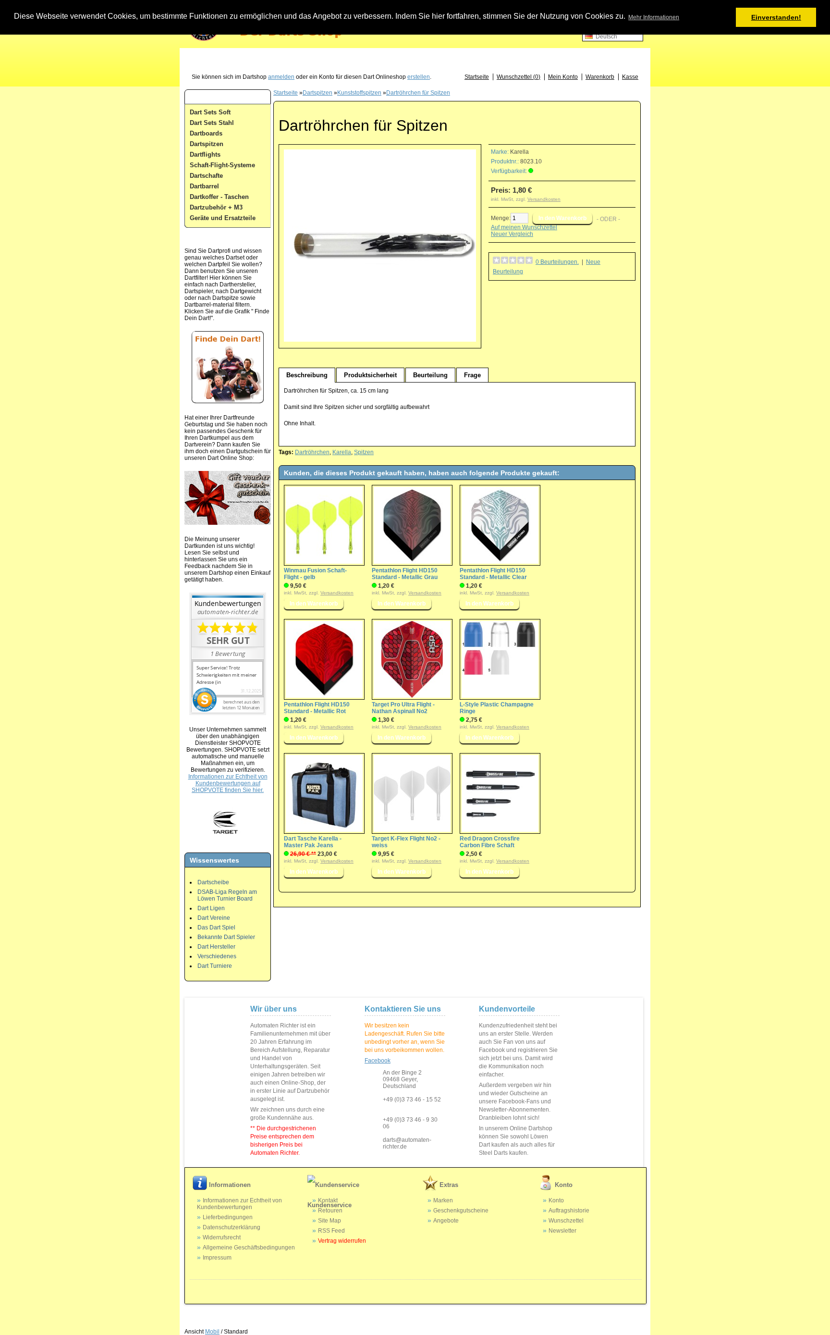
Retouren (330, 1210)
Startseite (476, 77)
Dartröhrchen (312, 452)
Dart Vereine (213, 918)
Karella (519, 151)
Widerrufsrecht (222, 1237)
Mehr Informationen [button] (653, 17)
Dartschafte (206, 175)
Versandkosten (544, 199)
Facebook (378, 1060)
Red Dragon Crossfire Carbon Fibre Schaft (490, 842)
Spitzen (364, 452)
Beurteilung (430, 375)
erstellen (418, 77)
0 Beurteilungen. (557, 262)
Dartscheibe (213, 882)
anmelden (281, 77)
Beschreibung (307, 375)
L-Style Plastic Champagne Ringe (497, 708)
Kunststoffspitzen (359, 92)
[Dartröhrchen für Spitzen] (380, 339)
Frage (472, 375)
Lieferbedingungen (228, 1217)
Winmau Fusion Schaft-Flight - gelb (315, 574)
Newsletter (562, 1230)
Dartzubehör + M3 (216, 207)
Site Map (329, 1220)
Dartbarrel (204, 186)
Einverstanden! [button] (776, 17)
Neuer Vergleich (512, 234)
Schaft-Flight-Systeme (222, 165)
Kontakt (328, 1200)
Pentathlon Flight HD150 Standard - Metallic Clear (493, 574)
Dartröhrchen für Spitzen (418, 92)
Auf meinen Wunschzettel (524, 227)
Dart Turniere (214, 966)
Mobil (212, 1331)
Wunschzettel (566, 1220)
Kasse (630, 77)
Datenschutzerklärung (231, 1227)
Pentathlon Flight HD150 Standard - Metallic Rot (317, 708)
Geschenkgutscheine (460, 1210)
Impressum (217, 1257)
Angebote (446, 1220)
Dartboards (206, 133)
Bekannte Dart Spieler (226, 937)
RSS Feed (331, 1230)
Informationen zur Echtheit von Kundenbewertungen (239, 1204)
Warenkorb (600, 77)
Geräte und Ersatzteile (223, 218)
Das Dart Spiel (216, 927)
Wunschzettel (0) (518, 77)
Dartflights (205, 154)
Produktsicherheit (370, 375)
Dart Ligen (211, 908)
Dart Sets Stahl (212, 122)
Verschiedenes (216, 956)
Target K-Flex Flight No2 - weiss (406, 842)
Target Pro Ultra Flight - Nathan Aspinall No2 (403, 708)
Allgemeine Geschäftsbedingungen (249, 1247)
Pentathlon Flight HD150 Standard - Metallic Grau (405, 574)
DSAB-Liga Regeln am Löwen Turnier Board (227, 895)
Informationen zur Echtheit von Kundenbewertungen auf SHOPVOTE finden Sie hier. (228, 783)
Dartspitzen (206, 144)
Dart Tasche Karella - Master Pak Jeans (313, 842)
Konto (556, 1200)
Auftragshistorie (569, 1210)
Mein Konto (563, 77)
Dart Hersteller (216, 946)
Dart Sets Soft (210, 112)
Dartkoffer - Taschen (219, 196)
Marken (443, 1200)
